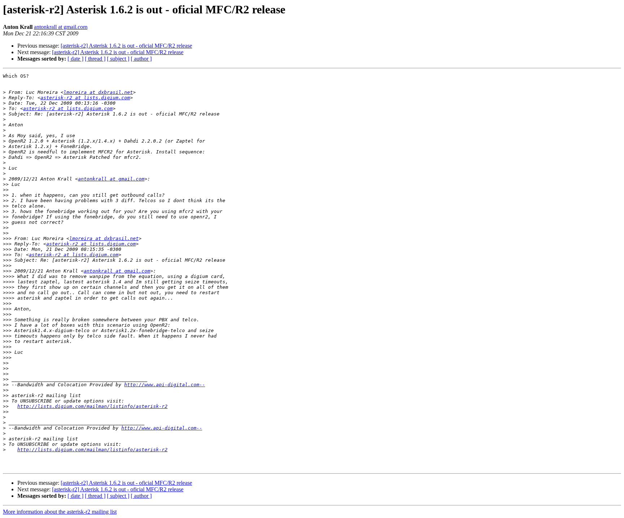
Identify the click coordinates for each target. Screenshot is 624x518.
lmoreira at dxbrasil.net (98, 92)
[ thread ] (95, 59)
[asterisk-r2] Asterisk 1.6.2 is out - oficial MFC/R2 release (126, 46)
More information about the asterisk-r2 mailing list (60, 512)
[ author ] (141, 59)
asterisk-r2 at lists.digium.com (85, 97)
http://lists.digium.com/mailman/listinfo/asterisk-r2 (92, 406)
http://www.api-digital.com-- (164, 384)
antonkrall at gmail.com (60, 27)
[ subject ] (118, 59)
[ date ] (75, 59)
